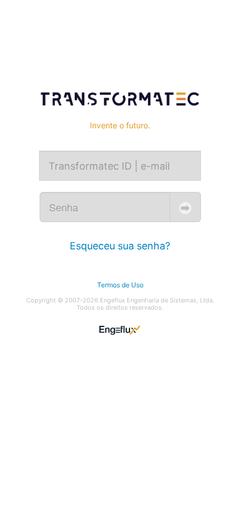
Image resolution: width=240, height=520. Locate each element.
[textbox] (120, 166)
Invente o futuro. (120, 125)
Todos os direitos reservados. (120, 308)
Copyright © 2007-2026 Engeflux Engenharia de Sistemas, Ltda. (120, 300)
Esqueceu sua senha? (120, 246)
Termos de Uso (120, 285)
